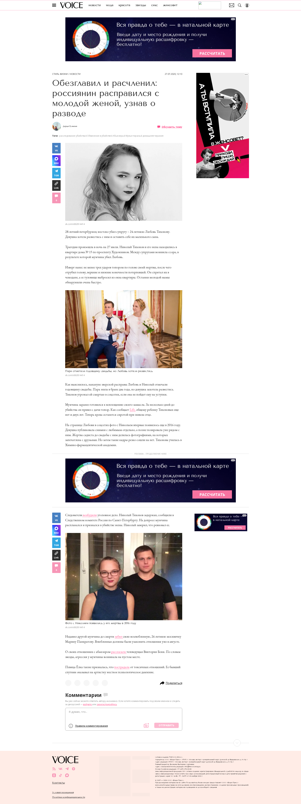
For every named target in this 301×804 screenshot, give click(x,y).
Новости (75, 74)
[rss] (54, 769)
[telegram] (67, 769)
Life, (132, 409)
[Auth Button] (247, 5)
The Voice (71, 5)
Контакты (58, 782)
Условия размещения (63, 792)
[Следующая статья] (150, 742)
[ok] (54, 775)
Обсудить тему (172, 126)
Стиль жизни (60, 74)
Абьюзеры (118, 135)
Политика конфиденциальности (68, 797)
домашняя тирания (153, 135)
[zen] (73, 769)
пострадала (122, 667)
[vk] (60, 769)
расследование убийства (72, 135)
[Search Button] (240, 5)
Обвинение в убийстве (99, 135)
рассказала (119, 652)
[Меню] (54, 5)
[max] (67, 775)
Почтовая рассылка (231, 5)
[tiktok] (60, 775)
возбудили (89, 515)
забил (119, 636)
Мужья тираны (133, 135)
